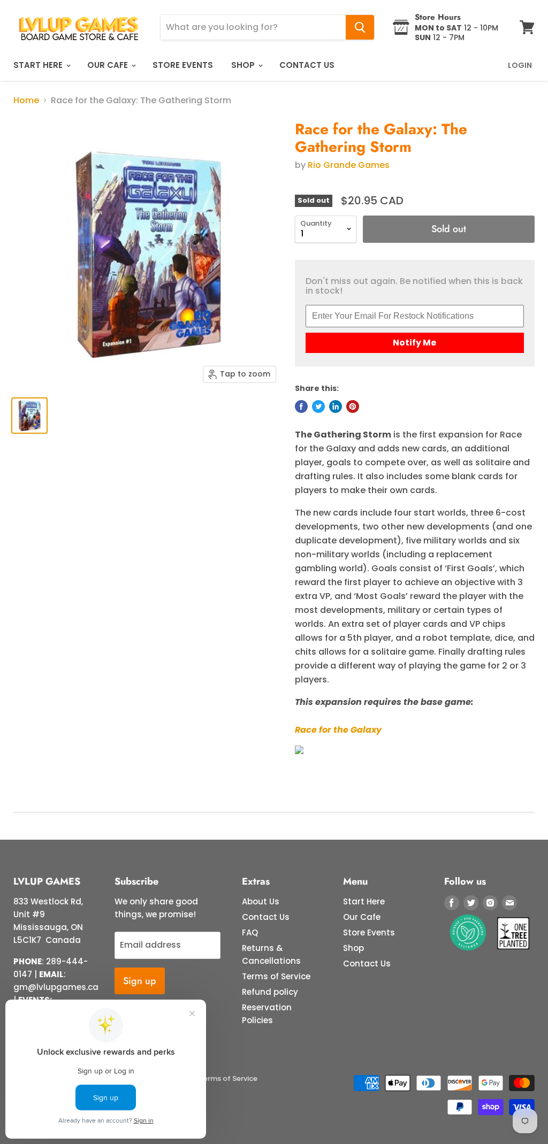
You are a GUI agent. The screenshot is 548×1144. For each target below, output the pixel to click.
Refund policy (270, 991)
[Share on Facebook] (301, 406)
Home (26, 100)
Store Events (183, 65)
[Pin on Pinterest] (352, 406)
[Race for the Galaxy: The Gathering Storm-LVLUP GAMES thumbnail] (29, 415)
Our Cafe (108, 65)
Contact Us (306, 65)
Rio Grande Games (349, 165)
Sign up (139, 981)
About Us (260, 901)
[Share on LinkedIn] (335, 406)
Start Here (39, 65)
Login (520, 65)
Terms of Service (276, 976)
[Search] (360, 27)
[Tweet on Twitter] (318, 406)
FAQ (250, 932)
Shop (244, 65)
